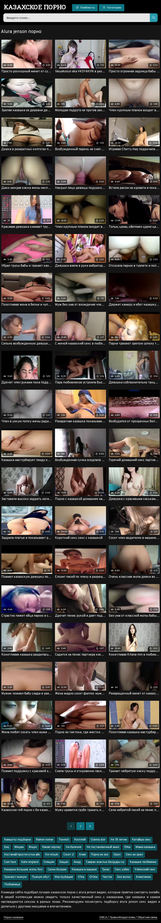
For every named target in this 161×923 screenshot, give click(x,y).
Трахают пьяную (15, 877)
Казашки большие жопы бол (23, 870)
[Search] (154, 17)
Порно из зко (99, 855)
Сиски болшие (57, 870)
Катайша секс (141, 840)
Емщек (64, 862)
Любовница (12, 884)
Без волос (124, 877)
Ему (6, 847)
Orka (127, 847)
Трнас (106, 870)
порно (35, 6)
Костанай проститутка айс (22, 855)
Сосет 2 (68, 855)
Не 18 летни (119, 840)
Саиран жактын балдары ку (105, 862)
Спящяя (49, 862)
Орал (117, 855)
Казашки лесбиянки (143, 862)
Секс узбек (122, 870)
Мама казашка (145, 847)
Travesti (64, 840)
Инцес (33, 847)
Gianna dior (98, 840)
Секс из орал (134, 855)
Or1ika (93, 877)
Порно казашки (13, 917)
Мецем (19, 847)
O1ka (81, 877)
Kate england (29, 862)
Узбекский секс (144, 870)
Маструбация (64, 877)
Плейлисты (87, 7)
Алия (82, 855)
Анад (77, 862)
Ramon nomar (44, 840)
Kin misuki (51, 855)
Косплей (80, 840)
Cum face (10, 862)
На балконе (73, 847)
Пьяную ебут (40, 877)
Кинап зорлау (51, 847)
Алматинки (143, 877)
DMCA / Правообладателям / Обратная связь (128, 917)
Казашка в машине (84, 870)
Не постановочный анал (103, 847)
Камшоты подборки (17, 840)
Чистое (107, 877)
